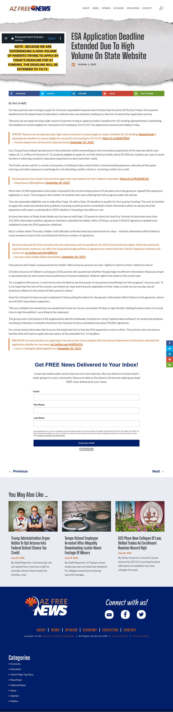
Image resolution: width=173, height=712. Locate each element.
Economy (118, 8)
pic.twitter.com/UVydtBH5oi (41, 252)
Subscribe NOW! (87, 443)
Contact (147, 8)
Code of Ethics (120, 636)
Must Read (16, 679)
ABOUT (41, 630)
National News (18, 685)
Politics (14, 701)
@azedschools (146, 134)
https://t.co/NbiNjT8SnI (116, 138)
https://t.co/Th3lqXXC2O (134, 178)
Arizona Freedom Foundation (58, 636)
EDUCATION (110, 630)
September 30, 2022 (82, 142)
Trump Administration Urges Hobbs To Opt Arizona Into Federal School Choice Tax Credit (30, 545)
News (96, 8)
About (86, 8)
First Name (39, 405)
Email (36, 391)
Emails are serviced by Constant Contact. (51, 435)
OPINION (71, 630)
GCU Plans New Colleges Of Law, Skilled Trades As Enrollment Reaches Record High (140, 543)
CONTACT (130, 630)
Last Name (39, 418)
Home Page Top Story (22, 674)
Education (133, 8)
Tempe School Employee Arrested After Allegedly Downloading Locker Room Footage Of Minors (83, 545)
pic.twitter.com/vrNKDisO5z (67, 344)
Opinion (106, 8)
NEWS (55, 630)
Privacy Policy (141, 636)
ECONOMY (90, 630)
